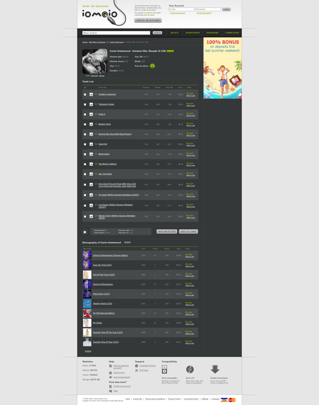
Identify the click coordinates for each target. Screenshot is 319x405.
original (101, 76)
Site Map (85, 6)
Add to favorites (102, 6)
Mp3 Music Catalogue (97, 42)
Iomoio (85, 42)
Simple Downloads (219, 378)
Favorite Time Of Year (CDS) (106, 342)
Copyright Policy (191, 399)
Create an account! (177, 13)
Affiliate (205, 399)
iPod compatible (169, 378)
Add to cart (190, 95)
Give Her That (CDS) (102, 265)
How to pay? (119, 372)
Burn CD (190, 378)
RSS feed (144, 370)
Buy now (189, 93)
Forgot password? (204, 13)
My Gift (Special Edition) (104, 313)
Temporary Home (106, 104)
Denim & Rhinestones (103, 284)
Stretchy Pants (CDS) (102, 303)
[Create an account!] (148, 20)
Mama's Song (105, 124)
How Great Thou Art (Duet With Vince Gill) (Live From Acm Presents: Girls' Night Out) (117, 185)
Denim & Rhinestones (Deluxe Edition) (110, 255)
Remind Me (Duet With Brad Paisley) (115, 134)
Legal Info (137, 399)
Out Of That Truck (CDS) (104, 275)
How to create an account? (121, 366)
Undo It (102, 114)
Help (93, 6)
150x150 (94, 76)
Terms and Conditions (155, 399)
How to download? (121, 377)
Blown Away (104, 154)
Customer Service (148, 365)
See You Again (105, 174)
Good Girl (103, 144)
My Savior (97, 323)
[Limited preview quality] (91, 94)
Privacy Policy (174, 399)
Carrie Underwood (117, 42)
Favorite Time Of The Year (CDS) (108, 332)
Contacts (215, 399)
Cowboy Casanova (107, 94)
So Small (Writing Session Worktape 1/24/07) (119, 195)
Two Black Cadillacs (108, 164)
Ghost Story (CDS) (101, 294)
